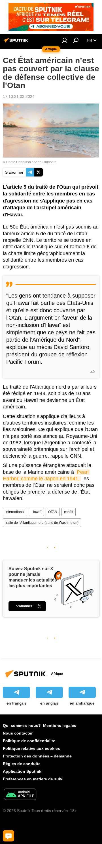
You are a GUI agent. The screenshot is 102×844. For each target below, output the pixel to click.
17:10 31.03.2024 (19, 96)
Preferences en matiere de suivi (33, 779)
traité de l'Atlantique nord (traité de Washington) (41, 523)
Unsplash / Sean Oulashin (36, 162)
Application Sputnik (22, 771)
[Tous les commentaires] (8, 835)
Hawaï (36, 512)
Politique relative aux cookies (31, 748)
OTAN (52, 512)
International (15, 512)
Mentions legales (59, 725)
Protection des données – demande (37, 756)
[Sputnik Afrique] (17, 42)
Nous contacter (18, 733)
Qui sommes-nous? (22, 725)
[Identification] (64, 40)
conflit (68, 512)
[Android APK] (20, 795)
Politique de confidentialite (29, 741)
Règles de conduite (22, 763)
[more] (92, 371)
